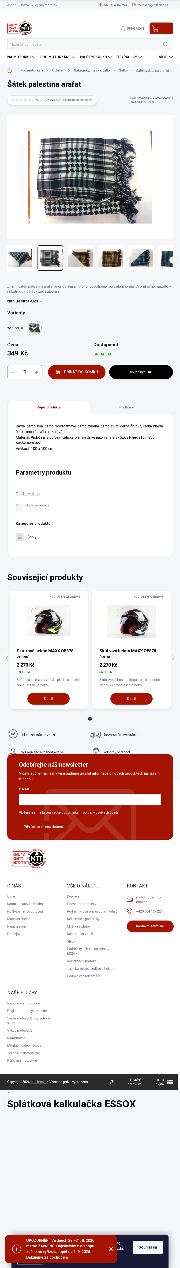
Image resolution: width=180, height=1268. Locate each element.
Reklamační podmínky (83, 919)
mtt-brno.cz (39, 1082)
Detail (48, 699)
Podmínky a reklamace (32, 505)
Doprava (73, 896)
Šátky (32, 537)
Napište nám (16, 926)
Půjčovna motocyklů (22, 1060)
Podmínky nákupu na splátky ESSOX (88, 951)
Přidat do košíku (81, 372)
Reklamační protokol (82, 961)
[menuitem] (22, 57)
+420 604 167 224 (149, 911)
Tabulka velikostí (28, 494)
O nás (11, 896)
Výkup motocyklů (20, 1030)
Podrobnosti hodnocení (78, 100)
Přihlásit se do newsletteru (43, 827)
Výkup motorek (46, 5)
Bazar (25, 5)
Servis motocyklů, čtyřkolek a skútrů (28, 1020)
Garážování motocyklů (23, 1003)
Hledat (165, 44)
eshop (11, 5)
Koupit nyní (138, 372)
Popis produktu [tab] (49, 407)
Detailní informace (22, 301)
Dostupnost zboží (80, 934)
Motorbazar (16, 1038)
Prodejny (13, 934)
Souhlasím (148, 1247)
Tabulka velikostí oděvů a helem (90, 968)
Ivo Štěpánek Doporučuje (25, 911)
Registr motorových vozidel (27, 1011)
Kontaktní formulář (150, 926)
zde (120, 1248)
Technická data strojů (23, 1053)
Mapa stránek (17, 919)
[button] (90, 718)
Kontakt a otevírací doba (25, 904)
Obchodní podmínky (81, 904)
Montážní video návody (24, 1045)
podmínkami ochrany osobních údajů (91, 812)
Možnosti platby (78, 926)
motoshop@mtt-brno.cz (148, 899)
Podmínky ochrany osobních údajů (92, 911)
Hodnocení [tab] (127, 407)
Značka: (142, 102)
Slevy (71, 941)
